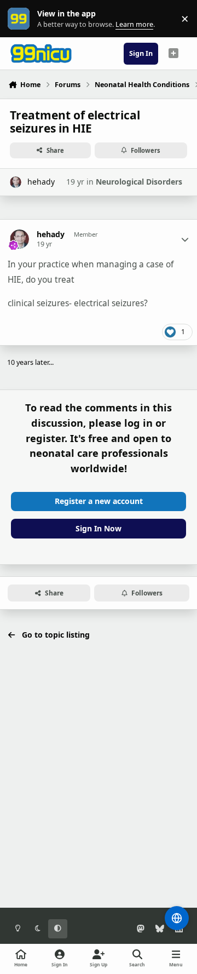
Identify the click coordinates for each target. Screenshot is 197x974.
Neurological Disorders (139, 181)
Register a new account (99, 501)
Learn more (21, 19)
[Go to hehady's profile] (15, 182)
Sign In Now (98, 528)
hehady (41, 181)
